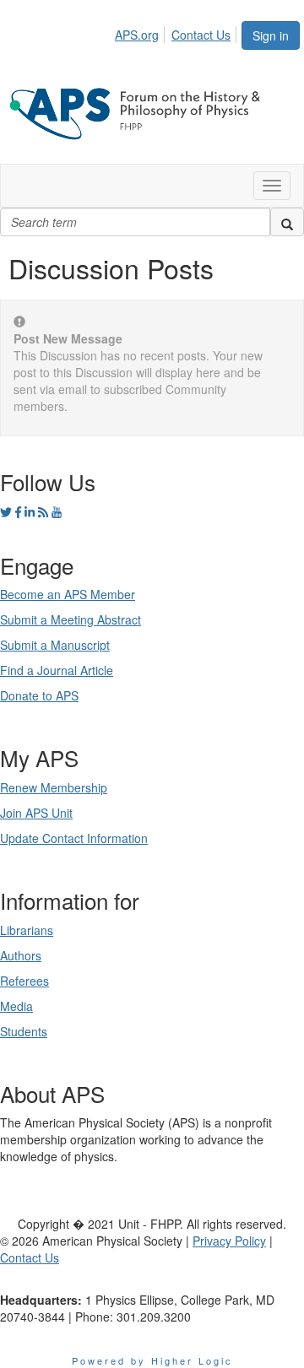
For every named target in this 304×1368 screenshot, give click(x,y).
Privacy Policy (229, 1240)
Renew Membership (53, 787)
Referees (24, 980)
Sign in (270, 35)
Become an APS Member (67, 594)
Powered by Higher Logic (152, 1360)
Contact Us (201, 34)
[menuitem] (141, 32)
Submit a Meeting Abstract (70, 619)
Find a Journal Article (56, 670)
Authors (20, 955)
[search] (287, 222)
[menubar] (177, 32)
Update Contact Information (74, 838)
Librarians (26, 930)
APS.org (137, 34)
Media (16, 1006)
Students (23, 1031)
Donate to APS (39, 695)
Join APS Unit (36, 812)
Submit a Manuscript (55, 644)
